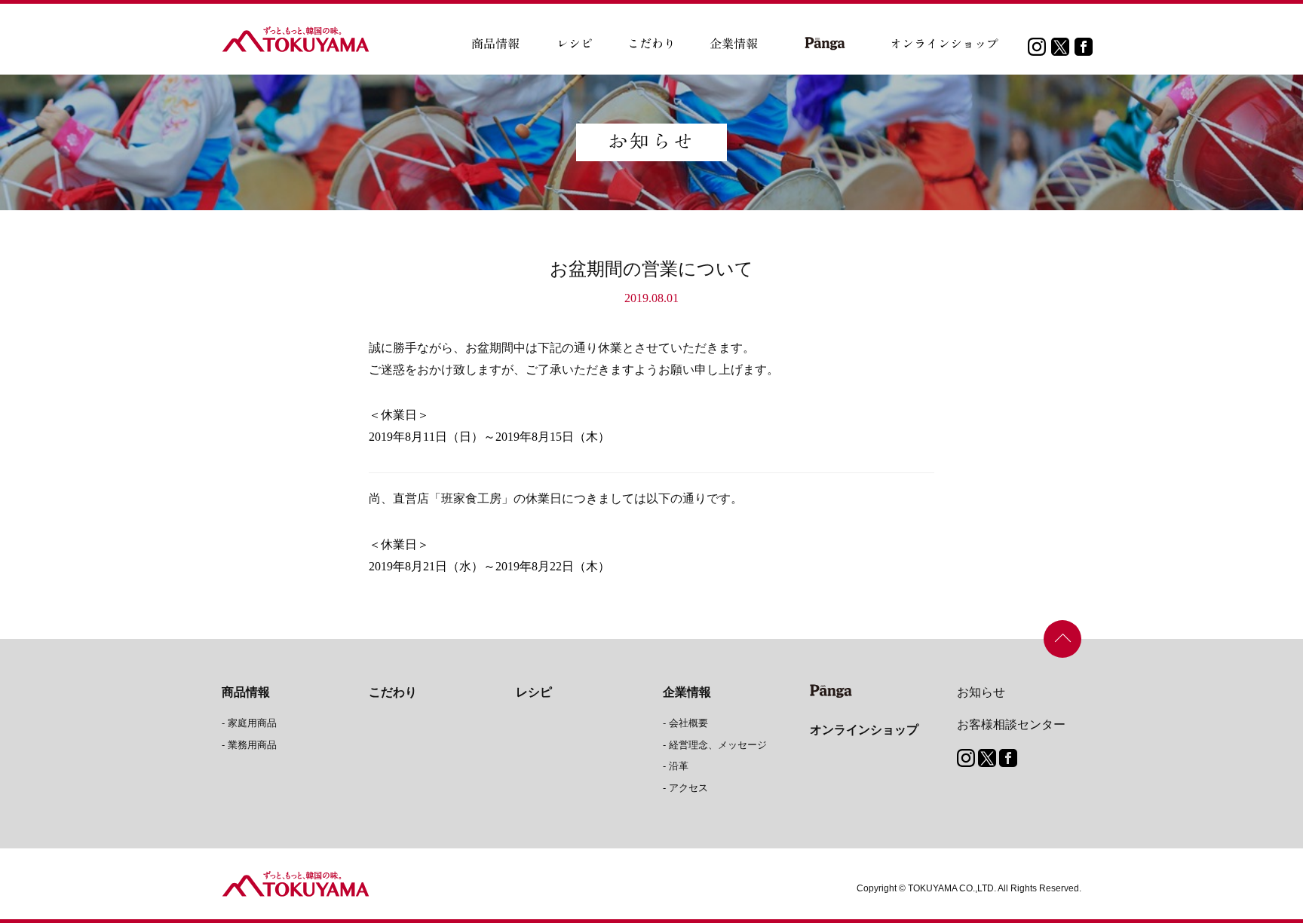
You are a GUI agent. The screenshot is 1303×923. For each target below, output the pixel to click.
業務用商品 (252, 744)
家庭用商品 (252, 723)
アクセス (688, 787)
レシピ (534, 692)
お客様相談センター (1011, 724)
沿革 (678, 766)
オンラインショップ (864, 729)
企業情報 (687, 692)
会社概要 (688, 723)
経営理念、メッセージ (718, 744)
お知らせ (981, 692)
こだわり (393, 692)
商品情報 (246, 692)
